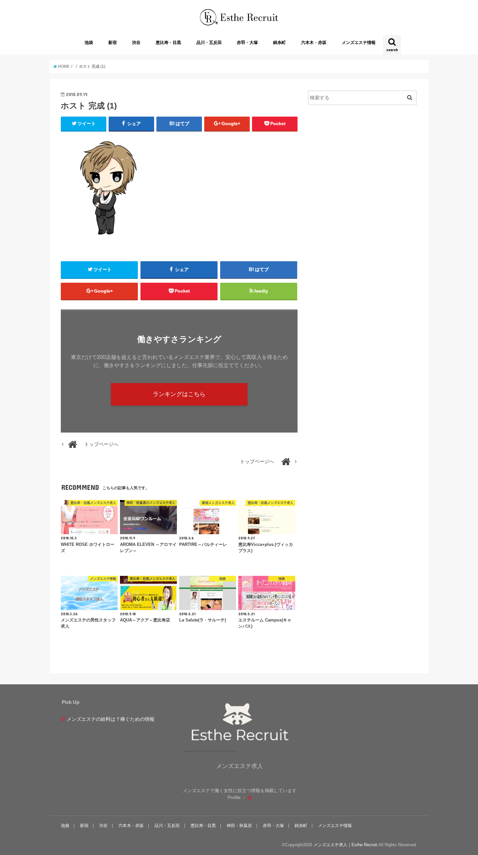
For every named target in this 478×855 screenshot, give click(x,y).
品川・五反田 (209, 42)
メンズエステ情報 (359, 42)
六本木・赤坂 (313, 42)
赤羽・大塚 (247, 42)
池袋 (89, 42)
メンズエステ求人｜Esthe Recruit (345, 844)
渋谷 (136, 42)
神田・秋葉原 (239, 825)
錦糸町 (279, 42)
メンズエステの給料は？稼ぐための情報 (110, 719)
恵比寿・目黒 (168, 42)
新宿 (112, 42)
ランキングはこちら (179, 394)
